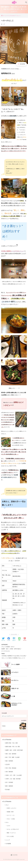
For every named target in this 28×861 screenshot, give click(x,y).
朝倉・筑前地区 (9, 760)
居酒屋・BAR (9, 646)
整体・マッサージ (11, 832)
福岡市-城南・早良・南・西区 (12, 746)
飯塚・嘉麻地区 (9, 786)
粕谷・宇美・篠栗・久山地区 (12, 757)
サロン (7, 822)
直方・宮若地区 (9, 782)
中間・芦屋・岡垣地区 (10, 768)
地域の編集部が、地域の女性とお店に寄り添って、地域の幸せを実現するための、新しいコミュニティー (14, 9)
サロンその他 (10, 836)
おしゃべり (22, 658)
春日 (10, 658)
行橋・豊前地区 (9, 771)
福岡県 (10, 655)
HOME (15, 855)
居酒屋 (15, 658)
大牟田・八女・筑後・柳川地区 (13, 778)
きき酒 (23, 655)
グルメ (3, 646)
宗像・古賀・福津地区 (10, 753)
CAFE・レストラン (11, 808)
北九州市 (7, 764)
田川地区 (7, 789)
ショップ (7, 840)
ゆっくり (4, 658)
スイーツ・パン (11, 815)
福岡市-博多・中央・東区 (11, 743)
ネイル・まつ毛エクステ (13, 829)
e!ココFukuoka (5, 651)
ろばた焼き (17, 655)
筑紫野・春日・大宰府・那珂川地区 (10, 649)
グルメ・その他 (11, 818)
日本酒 (4, 655)
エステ (8, 825)
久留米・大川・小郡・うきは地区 (13, 775)
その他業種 (8, 843)
